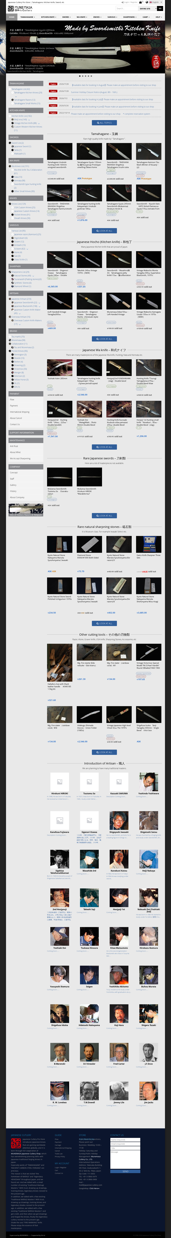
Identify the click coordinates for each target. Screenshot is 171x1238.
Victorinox (20, 369)
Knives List (19, 203)
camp (145, 17)
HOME (11, 17)
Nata (18, 177)
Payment (14, 405)
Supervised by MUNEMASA (19, 1235)
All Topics (105, 122)
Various (112, 17)
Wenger (19, 372)
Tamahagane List (21, 89)
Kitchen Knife (48, 17)
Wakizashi (19, 153)
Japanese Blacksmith (25, 306)
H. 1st (139, 428)
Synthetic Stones (22, 282)
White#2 (109, 430)
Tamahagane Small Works (27, 103)
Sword (65, 17)
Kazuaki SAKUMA (112, 211)
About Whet (15, 452)
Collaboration (19, 343)
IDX (17, 386)
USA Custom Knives (24, 207)
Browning (19, 365)
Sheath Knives (22, 218)
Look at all (105, 230)
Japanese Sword (22, 146)
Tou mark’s (18, 336)
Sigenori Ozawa (52, 278)
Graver (19, 241)
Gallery (13, 485)
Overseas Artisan (21, 316)
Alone (18, 252)
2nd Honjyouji (111, 386)
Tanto (17, 150)
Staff (12, 478)
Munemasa (18, 340)
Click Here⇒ (94, 1188)
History (13, 491)
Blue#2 (80, 281)
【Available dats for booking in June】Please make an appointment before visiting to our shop (112, 106)
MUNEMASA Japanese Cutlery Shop (26, 1153)
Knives (96, 17)
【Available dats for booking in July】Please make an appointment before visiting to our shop (112, 99)
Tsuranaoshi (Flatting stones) (27, 279)
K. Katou (139, 211)
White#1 (139, 389)
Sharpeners (129, 17)
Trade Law (58, 1154)
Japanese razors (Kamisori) (27, 234)
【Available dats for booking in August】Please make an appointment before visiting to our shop (113, 85)
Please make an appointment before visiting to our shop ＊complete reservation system (110, 114)
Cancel (57, 1151)
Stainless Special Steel (143, 673)
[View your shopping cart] (140, 2)
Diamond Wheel (22, 286)
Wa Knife (81, 17)
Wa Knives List (20, 166)
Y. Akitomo (110, 428)
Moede (19, 358)
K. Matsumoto (141, 386)
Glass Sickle (20, 259)
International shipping (19, 412)
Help (158, 17)
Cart (56, 1170)
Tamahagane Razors (24, 99)
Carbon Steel (111, 322)
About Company (17, 497)
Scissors (19, 248)
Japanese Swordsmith (25, 302)
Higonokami (20, 238)
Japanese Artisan (21, 299)
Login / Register (60, 1167)
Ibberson (19, 376)
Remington (20, 354)
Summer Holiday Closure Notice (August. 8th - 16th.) (94, 92)
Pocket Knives (22, 214)
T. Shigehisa (110, 170)
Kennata (19, 180)
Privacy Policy (60, 1156)
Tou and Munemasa (24, 347)
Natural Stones (22, 275)
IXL (16, 383)
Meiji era (20, 119)
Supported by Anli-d (38, 1235)
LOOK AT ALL (105, 515)
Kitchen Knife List (22, 116)
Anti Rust (14, 446)
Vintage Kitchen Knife (25, 123)
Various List (18, 230)
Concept (14, 472)
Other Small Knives (24, 191)
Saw (17, 256)
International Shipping (63, 1148)
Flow (12, 399)
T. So (49, 496)
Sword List (18, 143)
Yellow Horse (21, 379)
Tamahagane (27, 17)
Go (160, 8)
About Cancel (16, 418)
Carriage (58, 1145)
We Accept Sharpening (20, 458)
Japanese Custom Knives (26, 211)
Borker (18, 361)
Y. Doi (49, 386)
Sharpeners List (20, 272)
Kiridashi (20, 245)
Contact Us (15, 424)
